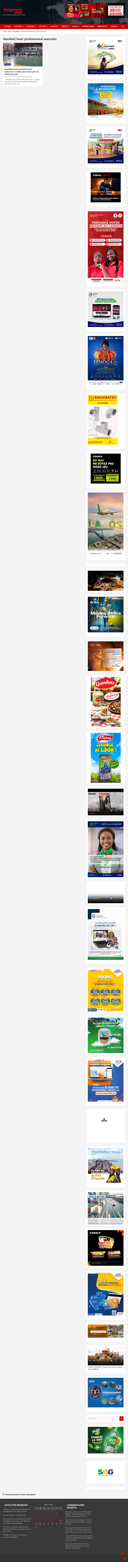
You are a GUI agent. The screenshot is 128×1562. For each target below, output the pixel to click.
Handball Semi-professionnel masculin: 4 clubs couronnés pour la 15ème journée (21, 71)
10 (36, 1518)
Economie (30, 26)
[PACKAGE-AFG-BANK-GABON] (106, 822)
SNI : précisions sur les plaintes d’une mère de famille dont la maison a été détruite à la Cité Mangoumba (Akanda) (17, 1521)
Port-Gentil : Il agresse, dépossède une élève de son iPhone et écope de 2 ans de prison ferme (16, 1529)
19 (44, 1521)
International (88, 26)
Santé (75, 26)
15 (56, 1518)
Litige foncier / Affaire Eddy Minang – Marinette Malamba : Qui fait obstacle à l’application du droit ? (78, 1514)
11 (40, 1518)
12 (44, 1518)
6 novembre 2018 (10, 77)
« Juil (36, 1529)
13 (48, 1518)
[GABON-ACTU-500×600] (106, 970)
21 (52, 1521)
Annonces (101, 26)
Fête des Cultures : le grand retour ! (14, 1515)
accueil (7, 26)
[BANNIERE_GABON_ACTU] (106, 642)
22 (56, 1521)
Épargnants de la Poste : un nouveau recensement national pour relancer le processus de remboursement (79, 1530)
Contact (114, 26)
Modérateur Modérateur (24, 77)
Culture (42, 26)
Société (53, 26)
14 (52, 1518)
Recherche (122, 1418)
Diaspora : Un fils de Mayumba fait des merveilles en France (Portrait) (79, 1522)
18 (40, 1521)
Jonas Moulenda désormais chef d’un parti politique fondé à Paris (77, 1546)
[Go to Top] (123, 1553)
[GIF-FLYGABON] (106, 1018)
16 (60, 1518)
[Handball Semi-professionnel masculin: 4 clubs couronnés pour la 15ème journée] (23, 55)
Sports (65, 26)
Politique (18, 26)
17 (36, 1521)
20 (48, 1521)
